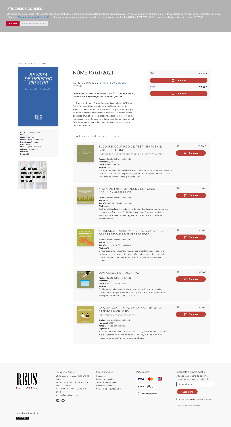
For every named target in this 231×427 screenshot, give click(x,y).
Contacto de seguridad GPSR (109, 389)
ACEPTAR (13, 23)
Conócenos (101, 376)
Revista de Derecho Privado (35, 63)
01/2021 (110, 162)
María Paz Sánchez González (119, 203)
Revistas (20, 63)
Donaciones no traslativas (119, 272)
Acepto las (195, 399)
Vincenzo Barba (113, 164)
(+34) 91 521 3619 (67, 388)
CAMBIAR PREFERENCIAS (34, 23)
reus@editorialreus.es (68, 395)
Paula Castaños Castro (116, 283)
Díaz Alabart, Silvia (33, 132)
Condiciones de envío (105, 385)
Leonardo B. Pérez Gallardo (119, 245)
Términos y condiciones (106, 382)
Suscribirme (187, 391)
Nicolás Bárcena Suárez (117, 326)
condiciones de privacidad (200, 399)
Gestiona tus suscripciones (188, 405)
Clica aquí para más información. (34, 17)
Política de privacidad (105, 379)
